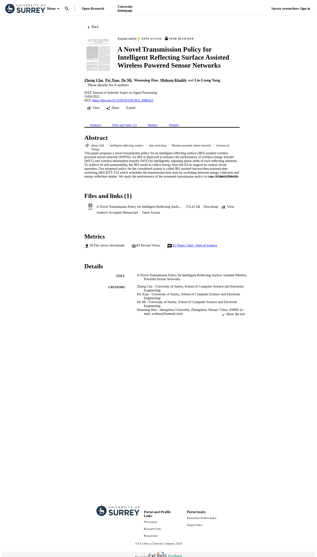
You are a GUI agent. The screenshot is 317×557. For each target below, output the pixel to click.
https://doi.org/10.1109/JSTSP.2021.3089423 (122, 100)
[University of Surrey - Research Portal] (25, 9)
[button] (211, 207)
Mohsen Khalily (173, 80)
